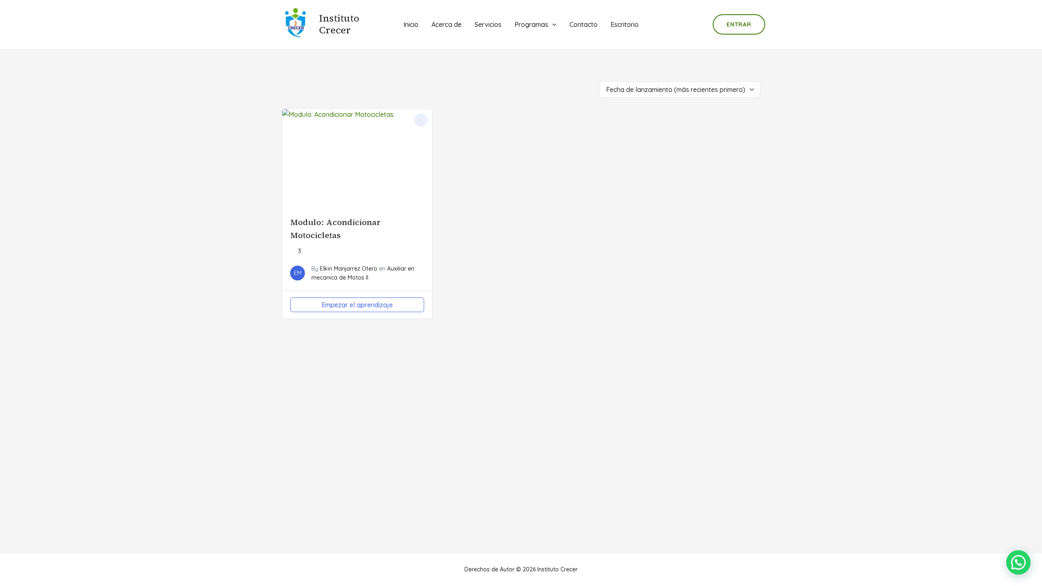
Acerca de (446, 24)
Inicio (410, 24)
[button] (1018, 562)
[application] (552, 24)
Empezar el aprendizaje (357, 305)
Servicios (488, 24)
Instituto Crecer (339, 24)
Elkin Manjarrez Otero (348, 268)
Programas (531, 24)
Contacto (583, 24)
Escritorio (625, 24)
